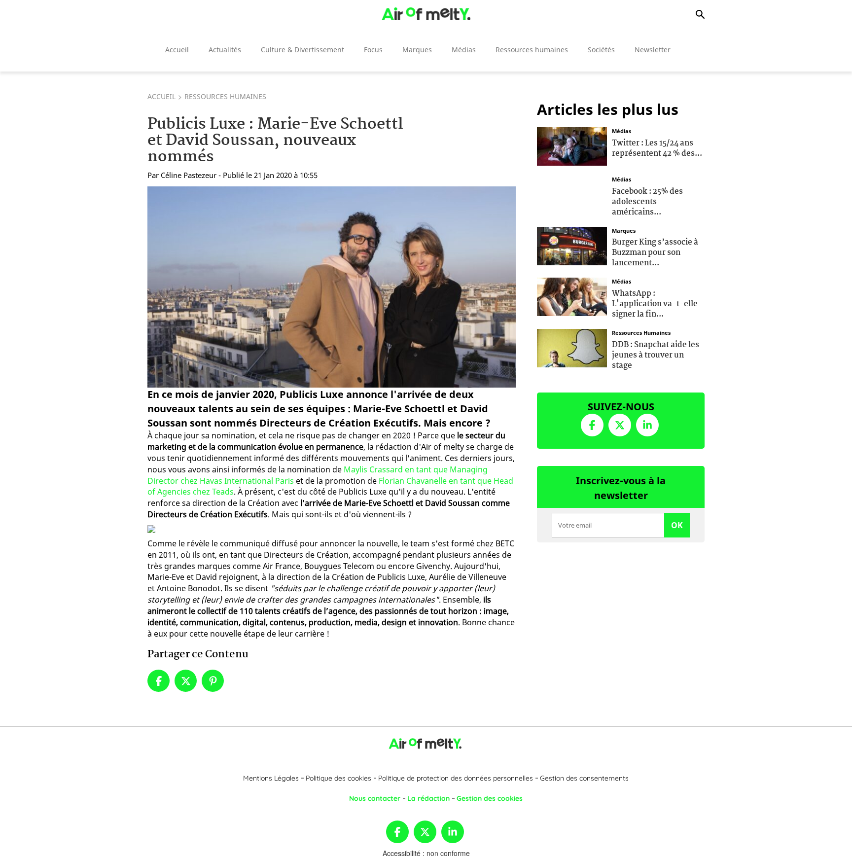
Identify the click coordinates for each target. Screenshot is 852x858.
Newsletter (653, 49)
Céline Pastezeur (188, 175)
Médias (464, 49)
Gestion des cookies (490, 798)
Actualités (225, 49)
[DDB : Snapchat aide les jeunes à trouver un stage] (572, 347)
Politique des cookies (338, 778)
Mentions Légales (271, 778)
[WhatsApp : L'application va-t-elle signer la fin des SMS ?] (572, 296)
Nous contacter (374, 798)
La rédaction (428, 798)
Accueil (177, 49)
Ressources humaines (532, 49)
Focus (373, 49)
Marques (417, 49)
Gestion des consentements (584, 778)
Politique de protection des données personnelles (455, 778)
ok (677, 525)
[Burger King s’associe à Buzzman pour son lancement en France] (572, 245)
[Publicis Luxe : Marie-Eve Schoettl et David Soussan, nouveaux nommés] (331, 287)
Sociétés (601, 49)
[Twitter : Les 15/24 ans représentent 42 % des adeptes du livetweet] (572, 145)
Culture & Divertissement (302, 49)
